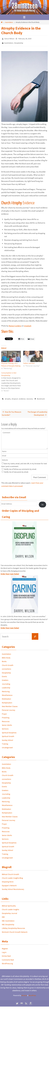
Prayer (4, 712)
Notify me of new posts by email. (16, 470)
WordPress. (32, 994)
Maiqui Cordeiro (15, 324)
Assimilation (9, 22)
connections (6, 667)
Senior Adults (7, 723)
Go (42, 503)
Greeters (5, 678)
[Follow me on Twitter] (17, 1001)
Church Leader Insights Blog (12, 876)
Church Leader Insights (10, 908)
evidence (22, 397)
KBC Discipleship (8, 923)
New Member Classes (10, 704)
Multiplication (7, 701)
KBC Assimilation (8, 919)
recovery (29, 397)
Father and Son (29, 362)
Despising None (7, 880)
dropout (15, 397)
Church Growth (7, 663)
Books (4, 660)
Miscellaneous (7, 693)
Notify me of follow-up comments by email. (20, 467)
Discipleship (18, 42)
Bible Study (6, 656)
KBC (3, 915)
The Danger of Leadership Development (37, 411)
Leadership (6, 686)
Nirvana (24, 994)
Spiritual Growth (8, 734)
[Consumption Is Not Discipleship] (12, 380)
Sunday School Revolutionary (13, 887)
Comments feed (8, 958)
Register (5, 947)
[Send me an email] (21, 1001)
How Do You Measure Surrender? (11, 411)
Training (5, 742)
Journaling (6, 682)
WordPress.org (7, 962)
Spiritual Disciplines (9, 731)
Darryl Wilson (9, 38)
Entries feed (6, 954)
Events (4, 675)
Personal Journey (8, 708)
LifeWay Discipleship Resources (13, 926)
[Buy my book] (30, 1001)
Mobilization (6, 697)
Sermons (5, 727)
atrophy (8, 397)
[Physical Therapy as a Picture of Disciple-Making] (11, 355)
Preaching (5, 716)
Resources (6, 719)
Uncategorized (7, 746)
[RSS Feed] (26, 1001)
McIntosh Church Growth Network (14, 930)
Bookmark (41, 397)
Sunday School (7, 738)
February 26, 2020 (24, 38)
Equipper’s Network (9, 884)
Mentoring (6, 690)
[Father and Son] (33, 355)
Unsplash (27, 324)
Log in (4, 950)
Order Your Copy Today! (10, 626)
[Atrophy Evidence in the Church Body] (24, 120)
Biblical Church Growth (10, 872)
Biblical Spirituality (9, 904)
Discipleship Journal (9, 911)
